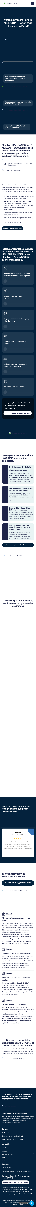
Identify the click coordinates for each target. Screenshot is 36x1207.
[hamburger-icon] (32, 3)
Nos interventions (7, 1154)
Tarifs (3, 1161)
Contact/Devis (6, 1167)
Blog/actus (5, 1164)
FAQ (3, 1157)
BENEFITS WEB (18, 1204)
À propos (5, 1151)
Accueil (4, 1148)
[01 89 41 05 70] (31, 1203)
